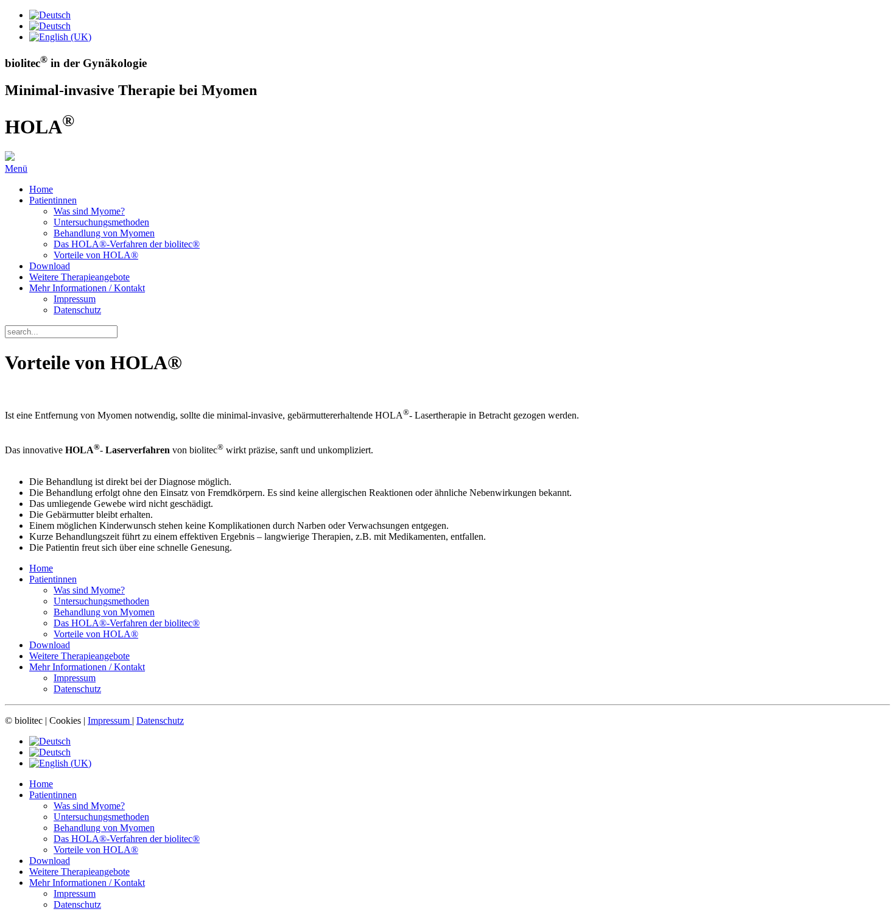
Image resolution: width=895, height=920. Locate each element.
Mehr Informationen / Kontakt (87, 288)
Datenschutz (77, 310)
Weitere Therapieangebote (79, 277)
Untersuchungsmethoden (101, 222)
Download (49, 266)
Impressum (75, 299)
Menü (16, 168)
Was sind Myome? (89, 211)
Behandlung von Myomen (104, 233)
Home (41, 189)
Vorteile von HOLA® (96, 255)
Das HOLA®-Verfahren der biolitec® (127, 244)
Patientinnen (53, 200)
